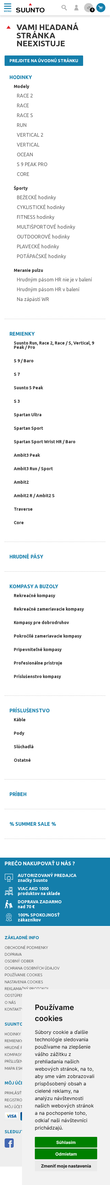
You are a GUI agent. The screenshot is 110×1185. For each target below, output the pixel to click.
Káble (20, 719)
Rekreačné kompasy (34, 595)
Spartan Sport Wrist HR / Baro (44, 441)
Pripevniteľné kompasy (38, 649)
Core (19, 522)
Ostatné (22, 760)
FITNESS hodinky (35, 217)
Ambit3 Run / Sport (33, 468)
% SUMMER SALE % (32, 824)
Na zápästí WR (33, 299)
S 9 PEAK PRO (32, 164)
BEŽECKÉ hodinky (36, 197)
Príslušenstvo (29, 710)
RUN (22, 125)
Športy (21, 188)
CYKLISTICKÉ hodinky (41, 207)
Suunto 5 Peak (28, 387)
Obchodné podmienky (26, 948)
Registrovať (17, 1100)
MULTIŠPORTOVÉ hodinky (46, 227)
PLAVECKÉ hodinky (38, 246)
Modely (21, 86)
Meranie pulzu (28, 270)
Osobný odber (19, 961)
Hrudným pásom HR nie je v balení (54, 279)
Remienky (22, 334)
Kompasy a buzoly (33, 586)
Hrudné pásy (26, 556)
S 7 (17, 374)
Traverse (23, 509)
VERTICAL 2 (30, 135)
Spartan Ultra (28, 414)
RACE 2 (25, 95)
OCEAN (25, 154)
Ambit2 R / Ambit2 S (34, 495)
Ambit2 (21, 482)
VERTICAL (28, 144)
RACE (23, 105)
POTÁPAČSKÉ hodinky (41, 256)
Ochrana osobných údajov (32, 968)
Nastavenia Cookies (24, 982)
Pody (19, 733)
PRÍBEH (18, 794)
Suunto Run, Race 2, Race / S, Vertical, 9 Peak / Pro (54, 345)
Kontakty (14, 1009)
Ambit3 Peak (27, 455)
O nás (10, 1002)
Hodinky (20, 77)
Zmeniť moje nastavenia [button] (66, 1165)
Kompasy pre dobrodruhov (41, 622)
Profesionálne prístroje (38, 663)
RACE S (25, 115)
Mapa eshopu (17, 1068)
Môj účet (14, 1107)
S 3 (17, 401)
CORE (23, 174)
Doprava (13, 954)
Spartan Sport (28, 428)
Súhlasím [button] (66, 1142)
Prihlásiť (13, 1093)
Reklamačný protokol (27, 989)
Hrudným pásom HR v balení (48, 289)
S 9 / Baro (24, 360)
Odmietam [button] (66, 1153)
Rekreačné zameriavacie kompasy (49, 609)
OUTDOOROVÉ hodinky (43, 236)
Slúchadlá (24, 746)
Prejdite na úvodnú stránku (43, 60)
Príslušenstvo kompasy (37, 676)
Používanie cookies (23, 975)
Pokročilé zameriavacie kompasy (48, 636)
